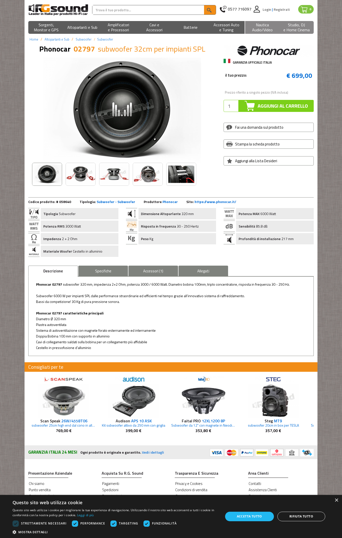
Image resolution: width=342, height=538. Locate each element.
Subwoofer (84, 39)
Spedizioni (110, 490)
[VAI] (210, 10)
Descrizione (53, 271)
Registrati (282, 9)
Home (34, 39)
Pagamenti (110, 483)
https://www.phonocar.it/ (215, 201)
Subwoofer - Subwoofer (116, 201)
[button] (46, 28)
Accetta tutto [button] (249, 516)
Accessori (153, 271)
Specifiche (103, 271)
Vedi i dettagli (153, 452)
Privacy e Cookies (189, 483)
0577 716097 (239, 9)
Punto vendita (40, 490)
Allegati (203, 271)
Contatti (255, 483)
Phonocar (170, 201)
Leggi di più (85, 515)
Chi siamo (36, 483)
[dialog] (171, 516)
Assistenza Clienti (263, 490)
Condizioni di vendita (191, 490)
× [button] (336, 500)
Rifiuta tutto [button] (301, 516)
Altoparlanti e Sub (57, 39)
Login (267, 9)
